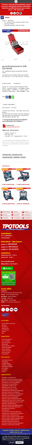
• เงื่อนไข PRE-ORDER (6, 347)
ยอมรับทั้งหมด (19, 442)
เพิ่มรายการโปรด (7, 83)
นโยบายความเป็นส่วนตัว (11, 439)
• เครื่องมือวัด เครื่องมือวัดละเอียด (9, 403)
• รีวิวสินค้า (3, 371)
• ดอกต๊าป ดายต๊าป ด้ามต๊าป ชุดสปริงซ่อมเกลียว (12, 418)
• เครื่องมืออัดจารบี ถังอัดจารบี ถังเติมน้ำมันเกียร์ (12, 394)
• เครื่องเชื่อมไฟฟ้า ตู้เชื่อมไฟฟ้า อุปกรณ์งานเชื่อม (12, 402)
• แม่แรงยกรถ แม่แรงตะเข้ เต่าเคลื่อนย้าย (10, 392)
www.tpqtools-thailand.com (13, 302)
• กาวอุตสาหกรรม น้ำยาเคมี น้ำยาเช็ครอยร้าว (11, 412)
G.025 (27, 91)
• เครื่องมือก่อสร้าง (5, 410)
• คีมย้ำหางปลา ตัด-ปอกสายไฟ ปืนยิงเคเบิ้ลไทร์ (11, 381)
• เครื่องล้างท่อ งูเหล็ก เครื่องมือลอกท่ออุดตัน (11, 399)
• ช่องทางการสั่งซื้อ (5, 341)
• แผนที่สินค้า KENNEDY (6, 365)
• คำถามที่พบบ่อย (5, 330)
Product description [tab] (9, 104)
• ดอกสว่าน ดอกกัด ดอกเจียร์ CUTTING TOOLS (12, 416)
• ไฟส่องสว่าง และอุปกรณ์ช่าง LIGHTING (10, 425)
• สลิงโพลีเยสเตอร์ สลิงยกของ (8, 408)
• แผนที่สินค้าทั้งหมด (5, 363)
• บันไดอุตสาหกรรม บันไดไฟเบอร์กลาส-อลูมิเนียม (12, 413)
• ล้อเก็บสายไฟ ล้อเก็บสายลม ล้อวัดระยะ (10, 421)
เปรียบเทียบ (17, 83)
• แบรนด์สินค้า (4, 370)
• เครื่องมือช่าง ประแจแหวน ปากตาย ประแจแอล (11, 379)
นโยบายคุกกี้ (21, 439)
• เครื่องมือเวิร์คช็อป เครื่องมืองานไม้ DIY (10, 420)
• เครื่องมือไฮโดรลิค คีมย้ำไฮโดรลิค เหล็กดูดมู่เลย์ (12, 390)
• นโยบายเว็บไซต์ (5, 354)
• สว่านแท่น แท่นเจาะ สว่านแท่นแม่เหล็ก (9, 397)
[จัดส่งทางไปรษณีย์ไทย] (7, 309)
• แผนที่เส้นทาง (4, 327)
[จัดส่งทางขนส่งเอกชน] (16, 309)
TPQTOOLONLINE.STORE (12, 294)
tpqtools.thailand (12, 296)
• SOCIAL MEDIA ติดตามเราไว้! (8, 323)
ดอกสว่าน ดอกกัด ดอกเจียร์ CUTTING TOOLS (15, 90)
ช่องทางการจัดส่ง (5, 305)
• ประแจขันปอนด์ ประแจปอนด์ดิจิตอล (9, 384)
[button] (30, 17)
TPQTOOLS (10, 298)
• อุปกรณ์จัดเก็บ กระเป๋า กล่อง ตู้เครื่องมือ (10, 382)
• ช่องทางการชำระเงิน (6, 342)
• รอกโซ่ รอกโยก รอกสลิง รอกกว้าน (9, 389)
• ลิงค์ (2, 333)
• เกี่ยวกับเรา (4, 325)
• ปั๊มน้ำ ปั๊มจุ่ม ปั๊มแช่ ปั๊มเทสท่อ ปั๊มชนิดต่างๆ (11, 407)
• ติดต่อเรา (3, 331)
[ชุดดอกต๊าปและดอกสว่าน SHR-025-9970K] (16, 42)
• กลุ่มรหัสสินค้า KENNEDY (7, 366)
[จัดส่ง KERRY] (3, 309)
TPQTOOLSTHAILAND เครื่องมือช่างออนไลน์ (11, 293)
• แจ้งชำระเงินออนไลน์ (6, 351)
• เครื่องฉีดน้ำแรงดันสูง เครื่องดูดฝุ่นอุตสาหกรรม (12, 405)
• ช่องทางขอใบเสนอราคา (6, 339)
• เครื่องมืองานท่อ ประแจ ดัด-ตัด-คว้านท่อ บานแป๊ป (12, 400)
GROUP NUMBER (21, 91)
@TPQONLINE (12, 300)
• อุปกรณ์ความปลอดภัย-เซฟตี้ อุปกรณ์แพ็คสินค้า (12, 423)
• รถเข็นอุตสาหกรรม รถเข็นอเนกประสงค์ (10, 415)
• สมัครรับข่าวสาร (5, 328)
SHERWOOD (15, 90)
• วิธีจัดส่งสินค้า (4, 344)
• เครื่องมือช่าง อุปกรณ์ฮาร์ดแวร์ (8, 377)
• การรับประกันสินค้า (5, 349)
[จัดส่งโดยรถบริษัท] (11, 309)
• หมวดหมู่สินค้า (4, 368)
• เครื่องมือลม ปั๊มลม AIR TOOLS (8, 387)
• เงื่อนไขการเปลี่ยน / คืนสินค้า (8, 346)
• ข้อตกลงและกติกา (5, 352)
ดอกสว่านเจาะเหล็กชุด (12, 88)
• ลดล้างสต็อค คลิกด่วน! (6, 360)
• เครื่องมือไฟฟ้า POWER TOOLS (9, 386)
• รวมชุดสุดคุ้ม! (4, 362)
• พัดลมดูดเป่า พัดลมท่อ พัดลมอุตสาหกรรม (11, 395)
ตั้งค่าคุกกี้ (12, 442)
